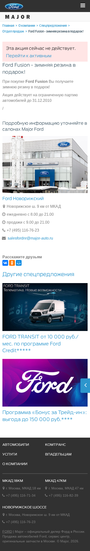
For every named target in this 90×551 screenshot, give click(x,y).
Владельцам (58, 454)
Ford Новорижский (23, 198)
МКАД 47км (55, 481)
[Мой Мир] (19, 263)
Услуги (9, 454)
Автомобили (15, 444)
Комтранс (55, 444)
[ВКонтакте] (5, 263)
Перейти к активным (28, 55)
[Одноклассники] (12, 263)
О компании (14, 464)
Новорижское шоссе (24, 507)
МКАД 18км (12, 481)
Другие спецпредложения (38, 274)
